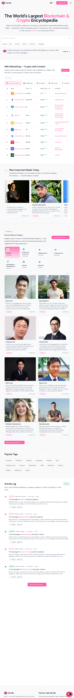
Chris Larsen (59, 113)
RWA (42, 465)
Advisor (49, 460)
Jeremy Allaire (59, 128)
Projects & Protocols (20, 496)
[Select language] (52, 3)
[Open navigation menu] (71, 3)
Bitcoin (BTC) (19, 93)
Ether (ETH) (18, 99)
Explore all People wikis (13, 442)
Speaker (29, 460)
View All (64, 70)
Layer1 (28, 470)
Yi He (57, 124)
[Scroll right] (67, 171)
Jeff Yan (57, 155)
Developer (39, 460)
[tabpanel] (37, 122)
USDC (16, 129)
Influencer (51, 465)
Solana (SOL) (19, 136)
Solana (8, 470)
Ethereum (32, 44)
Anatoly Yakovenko (61, 136)
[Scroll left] (62, 171)
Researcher (32, 465)
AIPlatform (18, 470)
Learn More (64, 51)
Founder (9, 460)
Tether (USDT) (19, 107)
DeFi (10, 44)
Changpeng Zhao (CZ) (62, 122)
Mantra (22, 499)
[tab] (13, 83)
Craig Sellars (59, 109)
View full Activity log (35, 584)
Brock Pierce (59, 107)
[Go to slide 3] (68, 273)
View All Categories (59, 237)
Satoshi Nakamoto (61, 93)
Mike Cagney (59, 149)
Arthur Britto (59, 117)
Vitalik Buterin (59, 99)
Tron (16, 142)
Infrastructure (10, 465)
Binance (17, 123)
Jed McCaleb (59, 115)
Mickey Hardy (25, 517)
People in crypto (18, 514)
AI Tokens (17, 44)
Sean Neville (59, 130)
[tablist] (37, 83)
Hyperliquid (18, 155)
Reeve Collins (59, 105)
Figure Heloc (19, 148)
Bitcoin (25, 44)
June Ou (57, 148)
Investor (22, 465)
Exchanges (41, 44)
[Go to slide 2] (67, 273)
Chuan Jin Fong (25, 552)
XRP (16, 115)
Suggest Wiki (62, 3)
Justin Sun (58, 142)
